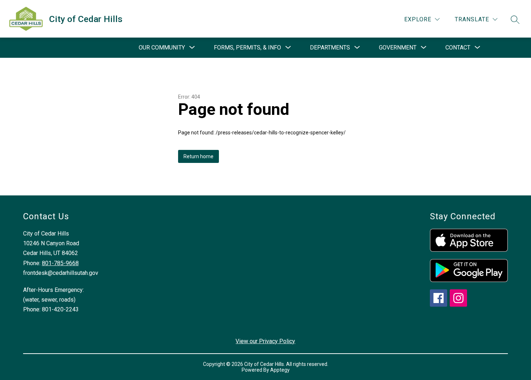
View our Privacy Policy (265, 341)
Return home (198, 156)
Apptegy (280, 370)
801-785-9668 (60, 263)
